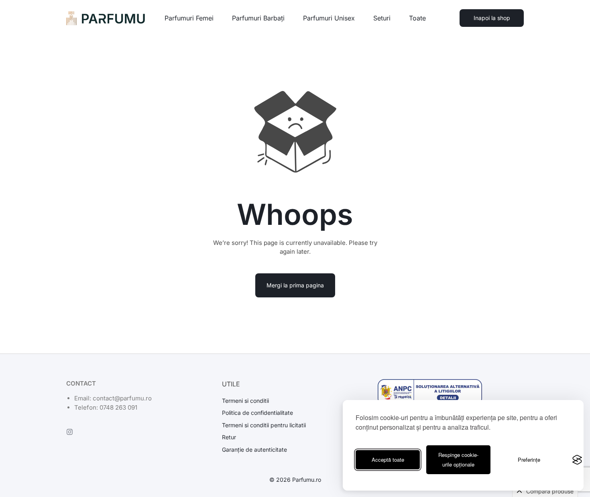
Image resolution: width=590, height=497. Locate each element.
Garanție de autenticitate (254, 449)
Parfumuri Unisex (329, 18)
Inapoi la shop (492, 17)
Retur (229, 437)
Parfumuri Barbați (258, 18)
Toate (417, 18)
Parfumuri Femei (189, 18)
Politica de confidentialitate (257, 413)
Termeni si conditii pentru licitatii (264, 425)
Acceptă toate (388, 459)
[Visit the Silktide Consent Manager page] (577, 459)
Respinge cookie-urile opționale (458, 459)
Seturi (382, 18)
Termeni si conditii (245, 401)
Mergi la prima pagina (295, 285)
